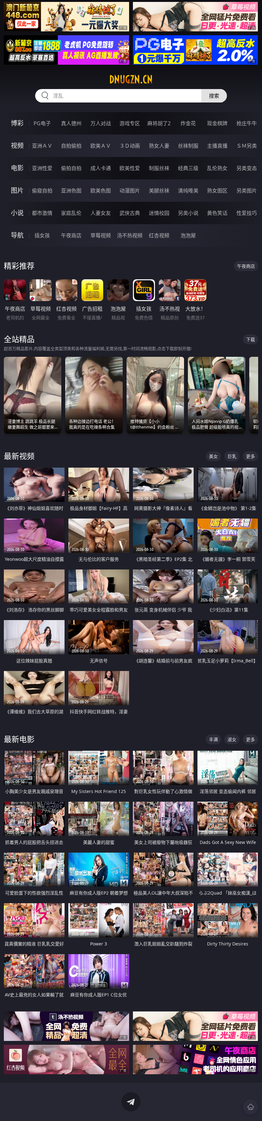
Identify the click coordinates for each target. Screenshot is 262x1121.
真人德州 (71, 123)
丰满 (213, 739)
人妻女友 (100, 213)
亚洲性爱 (42, 168)
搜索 (214, 95)
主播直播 (217, 145)
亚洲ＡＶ (42, 145)
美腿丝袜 (159, 190)
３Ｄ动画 (129, 145)
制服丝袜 (159, 168)
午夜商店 (71, 235)
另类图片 (246, 190)
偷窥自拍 (42, 190)
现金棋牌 (217, 123)
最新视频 (19, 456)
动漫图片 (129, 190)
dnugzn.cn (131, 79)
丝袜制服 (188, 145)
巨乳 (231, 456)
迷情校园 (159, 213)
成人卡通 (100, 168)
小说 (17, 213)
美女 (213, 456)
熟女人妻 (159, 145)
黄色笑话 (217, 213)
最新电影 (19, 739)
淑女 (231, 739)
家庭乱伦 (71, 213)
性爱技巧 (246, 213)
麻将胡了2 (159, 123)
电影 (17, 168)
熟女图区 (217, 190)
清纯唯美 (188, 190)
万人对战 (100, 123)
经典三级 (188, 168)
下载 (250, 339)
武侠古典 (129, 213)
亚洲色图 (71, 190)
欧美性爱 (129, 168)
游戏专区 (129, 123)
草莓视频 (100, 235)
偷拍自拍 (71, 168)
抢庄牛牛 (246, 123)
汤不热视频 (130, 235)
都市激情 (42, 213)
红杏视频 (159, 235)
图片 (17, 190)
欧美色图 (100, 190)
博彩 (17, 123)
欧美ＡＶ (100, 145)
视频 (17, 145)
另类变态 (246, 168)
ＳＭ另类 (246, 145)
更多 (250, 456)
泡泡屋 (188, 235)
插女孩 (42, 235)
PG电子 (42, 123)
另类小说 (188, 213)
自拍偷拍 (71, 145)
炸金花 (188, 123)
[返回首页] (250, 1107)
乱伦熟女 (217, 168)
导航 (17, 235)
